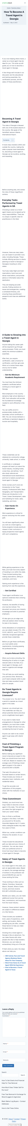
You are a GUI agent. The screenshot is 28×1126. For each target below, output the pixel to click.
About (11, 1119)
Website (5, 1060)
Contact (17, 1119)
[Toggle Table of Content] (11, 140)
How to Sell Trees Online (10, 1108)
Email (5, 1052)
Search (4, 1072)
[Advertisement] (14, 41)
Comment (6, 1016)
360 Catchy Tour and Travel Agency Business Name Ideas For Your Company (15, 958)
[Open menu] (25, 3)
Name (5, 1044)
